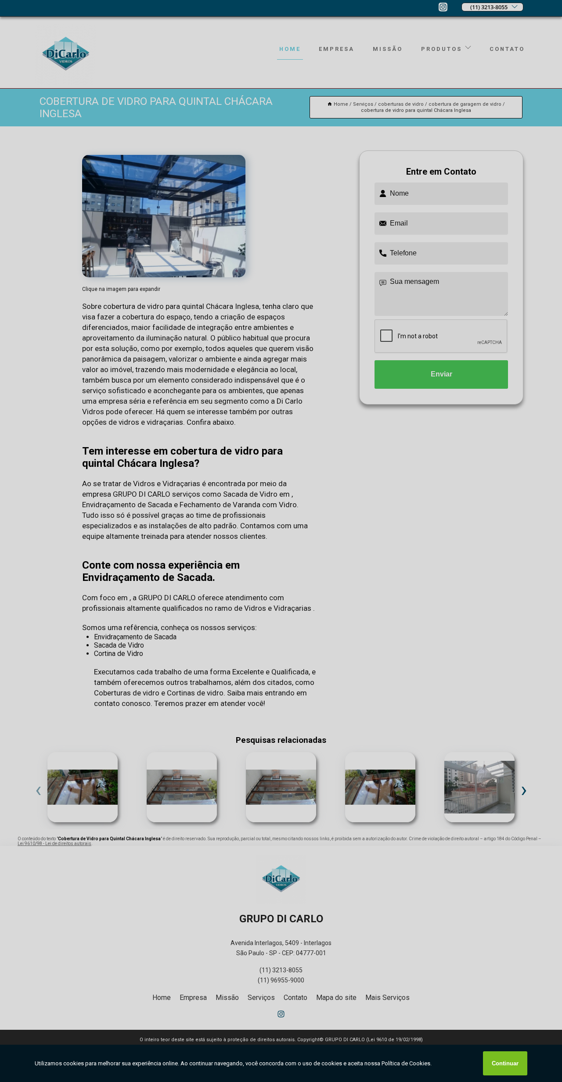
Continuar (505, 1063)
